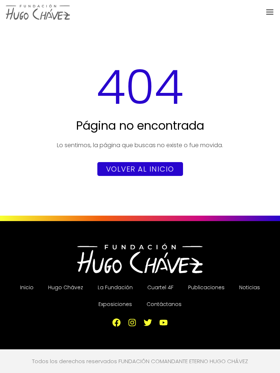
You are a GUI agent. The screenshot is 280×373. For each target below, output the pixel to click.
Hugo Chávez (65, 287)
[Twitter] (148, 322)
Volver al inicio (140, 169)
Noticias (249, 287)
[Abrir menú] (269, 12)
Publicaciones (206, 287)
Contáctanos (164, 304)
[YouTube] (163, 322)
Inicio (27, 287)
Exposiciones (115, 304)
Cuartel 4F (160, 287)
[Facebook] (116, 322)
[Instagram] (132, 322)
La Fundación (115, 287)
